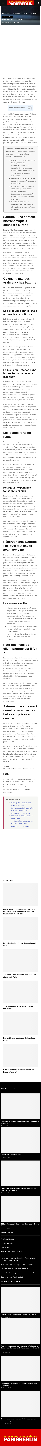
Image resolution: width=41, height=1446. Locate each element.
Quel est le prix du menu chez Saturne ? (18, 782)
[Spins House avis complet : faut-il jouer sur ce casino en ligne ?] (20, 1404)
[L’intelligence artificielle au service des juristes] (20, 1300)
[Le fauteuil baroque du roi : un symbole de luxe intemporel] (20, 1368)
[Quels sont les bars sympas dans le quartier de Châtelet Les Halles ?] (20, 1173)
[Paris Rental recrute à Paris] (20, 1140)
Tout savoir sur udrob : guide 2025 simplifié (17, 1265)
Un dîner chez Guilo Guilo (20, 813)
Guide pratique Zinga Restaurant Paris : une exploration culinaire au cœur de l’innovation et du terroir (19, 911)
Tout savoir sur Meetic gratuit (12, 1277)
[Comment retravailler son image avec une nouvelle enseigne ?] (20, 1106)
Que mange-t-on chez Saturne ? (14, 784)
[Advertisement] (20, 54)
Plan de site (5, 1247)
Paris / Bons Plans (7, 17)
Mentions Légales (7, 1239)
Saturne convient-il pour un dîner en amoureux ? (16, 790)
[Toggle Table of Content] (28, 108)
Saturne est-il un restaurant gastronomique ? (19, 779)
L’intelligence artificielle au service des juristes (18, 1314)
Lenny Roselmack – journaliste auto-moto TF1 (17, 1273)
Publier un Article (7, 1243)
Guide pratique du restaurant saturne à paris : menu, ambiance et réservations (22, 823)
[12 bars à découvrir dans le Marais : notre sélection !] (20, 1209)
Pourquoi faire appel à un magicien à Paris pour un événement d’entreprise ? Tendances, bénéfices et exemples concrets (20, 1348)
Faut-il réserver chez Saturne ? (14, 787)
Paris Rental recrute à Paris (11, 1155)
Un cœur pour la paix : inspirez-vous (14, 1269)
